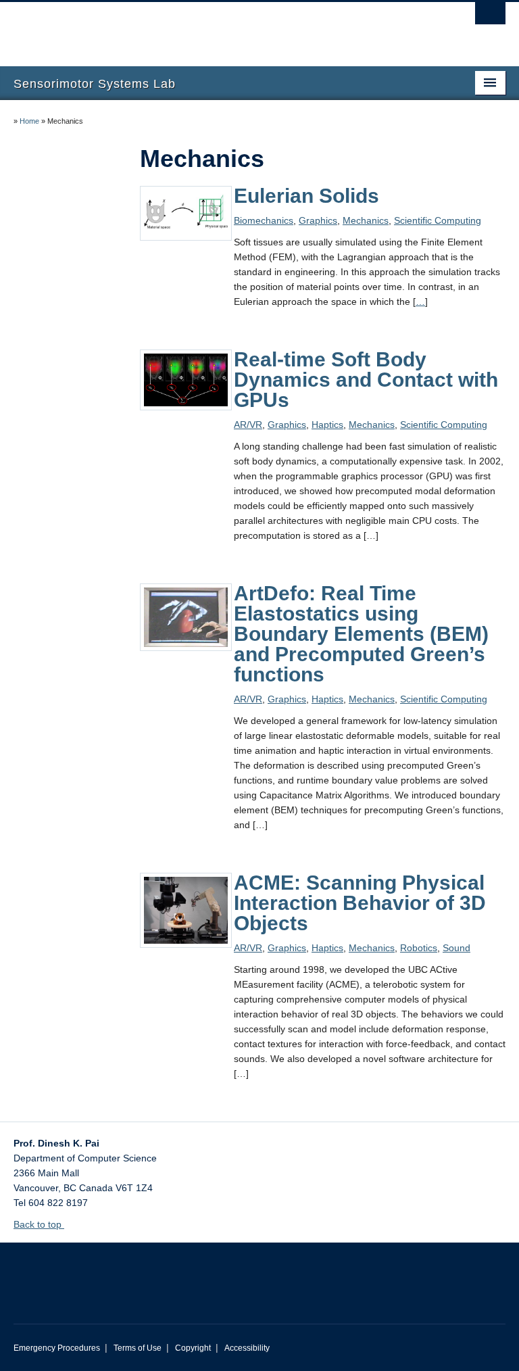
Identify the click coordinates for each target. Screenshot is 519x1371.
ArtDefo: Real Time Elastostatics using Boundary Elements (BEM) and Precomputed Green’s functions (361, 634)
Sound (456, 947)
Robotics (418, 947)
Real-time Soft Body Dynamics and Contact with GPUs (366, 379)
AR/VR (248, 424)
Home (29, 121)
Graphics (318, 220)
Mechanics (366, 220)
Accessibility (247, 1348)
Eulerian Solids (306, 196)
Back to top (39, 1224)
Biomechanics (263, 220)
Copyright (193, 1348)
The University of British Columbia (223, 27)
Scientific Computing (437, 220)
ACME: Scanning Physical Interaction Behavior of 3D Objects (360, 902)
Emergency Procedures (57, 1348)
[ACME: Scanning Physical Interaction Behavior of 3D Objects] (186, 909)
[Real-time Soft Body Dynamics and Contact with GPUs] (186, 379)
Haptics (327, 424)
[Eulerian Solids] (186, 212)
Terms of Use (138, 1348)
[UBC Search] (490, 17)
